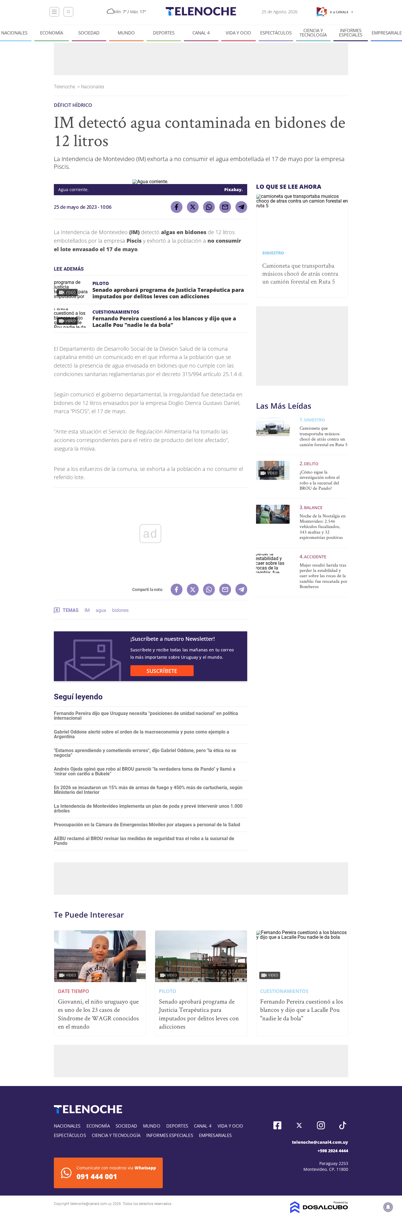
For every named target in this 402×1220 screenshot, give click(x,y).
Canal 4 (201, 33)
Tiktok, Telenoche (343, 1125)
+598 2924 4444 (333, 1150)
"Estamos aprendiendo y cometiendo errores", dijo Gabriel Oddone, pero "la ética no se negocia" (145, 753)
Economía (51, 33)
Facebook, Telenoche (277, 1125)
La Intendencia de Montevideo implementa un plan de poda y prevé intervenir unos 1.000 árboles (148, 808)
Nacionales (14, 33)
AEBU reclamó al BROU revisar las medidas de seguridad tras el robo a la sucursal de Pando (144, 841)
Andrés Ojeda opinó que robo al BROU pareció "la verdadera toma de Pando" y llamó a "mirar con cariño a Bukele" (144, 771)
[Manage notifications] (388, 1207)
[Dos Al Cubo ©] (319, 1211)
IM (87, 610)
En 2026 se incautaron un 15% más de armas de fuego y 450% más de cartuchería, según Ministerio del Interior (148, 790)
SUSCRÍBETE (162, 670)
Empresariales (215, 1135)
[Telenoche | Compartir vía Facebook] (176, 207)
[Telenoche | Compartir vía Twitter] (193, 207)
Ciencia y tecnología (313, 32)
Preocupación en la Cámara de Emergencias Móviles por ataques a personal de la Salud (147, 824)
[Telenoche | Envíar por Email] (225, 207)
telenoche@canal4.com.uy (320, 1142)
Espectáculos (276, 33)
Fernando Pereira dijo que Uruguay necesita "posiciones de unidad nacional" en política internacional (146, 716)
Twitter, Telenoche (299, 1125)
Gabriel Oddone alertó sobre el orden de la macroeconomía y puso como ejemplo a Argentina (141, 734)
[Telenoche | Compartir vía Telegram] (241, 207)
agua (101, 610)
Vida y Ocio (238, 33)
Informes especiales (350, 32)
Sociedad (88, 33)
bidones (120, 610)
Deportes (164, 33)
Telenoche (65, 87)
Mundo (126, 33)
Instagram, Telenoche (321, 1125)
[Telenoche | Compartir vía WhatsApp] (209, 207)
